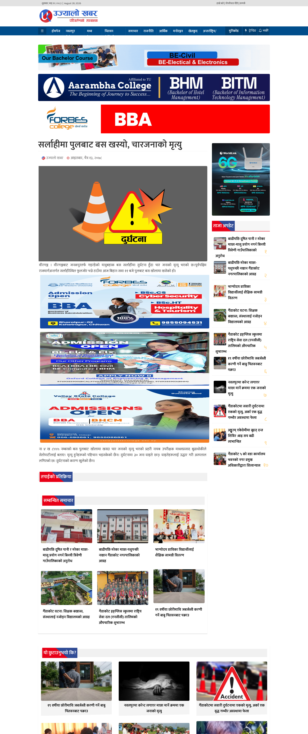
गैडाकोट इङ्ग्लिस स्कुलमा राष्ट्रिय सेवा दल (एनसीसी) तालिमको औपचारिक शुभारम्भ (120, 617)
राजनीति (148, 31)
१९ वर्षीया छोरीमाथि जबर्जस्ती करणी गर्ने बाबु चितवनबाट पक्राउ (178, 612)
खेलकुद (192, 31)
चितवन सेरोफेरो (109, 34)
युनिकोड (234, 31)
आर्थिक (163, 31)
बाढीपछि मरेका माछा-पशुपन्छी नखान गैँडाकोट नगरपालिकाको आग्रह (119, 555)
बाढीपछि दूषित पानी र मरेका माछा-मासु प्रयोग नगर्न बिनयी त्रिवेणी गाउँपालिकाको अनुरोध (66, 555)
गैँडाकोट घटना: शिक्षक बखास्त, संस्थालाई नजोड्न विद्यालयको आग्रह (66, 614)
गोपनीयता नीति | (232, 3)
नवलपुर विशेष (70, 34)
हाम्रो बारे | (221, 3)
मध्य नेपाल (90, 34)
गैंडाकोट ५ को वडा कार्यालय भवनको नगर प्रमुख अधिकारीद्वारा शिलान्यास (246, 460)
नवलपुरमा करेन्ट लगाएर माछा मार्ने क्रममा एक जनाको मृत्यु (247, 388)
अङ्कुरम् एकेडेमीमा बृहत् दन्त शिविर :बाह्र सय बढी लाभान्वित (245, 436)
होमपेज (56, 31)
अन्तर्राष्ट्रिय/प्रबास (209, 34)
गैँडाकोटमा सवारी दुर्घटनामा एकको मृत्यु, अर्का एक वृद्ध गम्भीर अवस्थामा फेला (246, 412)
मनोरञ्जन (178, 31)
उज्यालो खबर (54, 158)
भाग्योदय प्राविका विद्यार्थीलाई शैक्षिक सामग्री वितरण (174, 552)
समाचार (133, 31)
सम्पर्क (242, 3)
